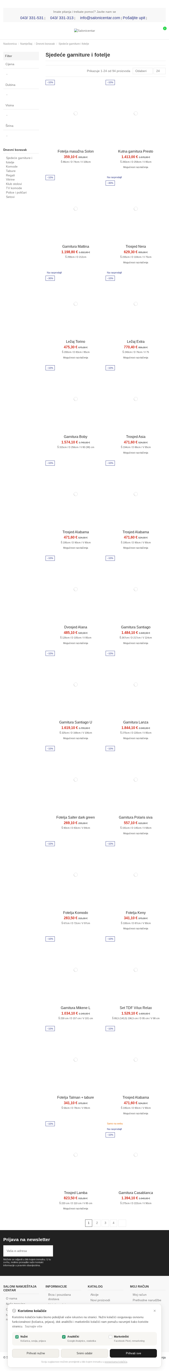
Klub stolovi (14, 184)
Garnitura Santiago (136, 627)
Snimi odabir (84, 1353)
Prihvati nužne (36, 1353)
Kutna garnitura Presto (135, 151)
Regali (10, 175)
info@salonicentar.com (100, 18)
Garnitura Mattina (75, 246)
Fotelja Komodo (75, 913)
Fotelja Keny (136, 913)
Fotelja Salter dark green (75, 817)
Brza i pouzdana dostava (59, 1297)
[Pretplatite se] (48, 1251)
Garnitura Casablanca (136, 1193)
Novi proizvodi (100, 1300)
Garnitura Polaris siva (135, 817)
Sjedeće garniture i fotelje (19, 160)
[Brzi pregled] (75, 145)
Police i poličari (16, 192)
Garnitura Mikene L (75, 1008)
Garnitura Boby (75, 437)
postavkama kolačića (116, 1361)
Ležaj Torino (75, 341)
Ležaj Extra (136, 341)
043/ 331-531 (32, 18)
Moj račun (140, 1294)
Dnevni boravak (15, 149)
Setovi (10, 197)
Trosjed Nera (136, 246)
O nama (11, 1298)
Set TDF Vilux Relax (136, 1008)
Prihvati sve (133, 1353)
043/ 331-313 (61, 18)
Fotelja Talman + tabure (75, 1097)
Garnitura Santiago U (75, 722)
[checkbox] (17, 1337)
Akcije (94, 1294)
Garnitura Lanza (135, 722)
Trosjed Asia (135, 437)
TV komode (14, 188)
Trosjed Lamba (75, 1193)
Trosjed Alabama (75, 532)
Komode (12, 166)
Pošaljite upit (134, 18)
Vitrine (10, 179)
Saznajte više (33, 1326)
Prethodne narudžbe (147, 1300)
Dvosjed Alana (75, 627)
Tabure (11, 171)
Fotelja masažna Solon (76, 151)
